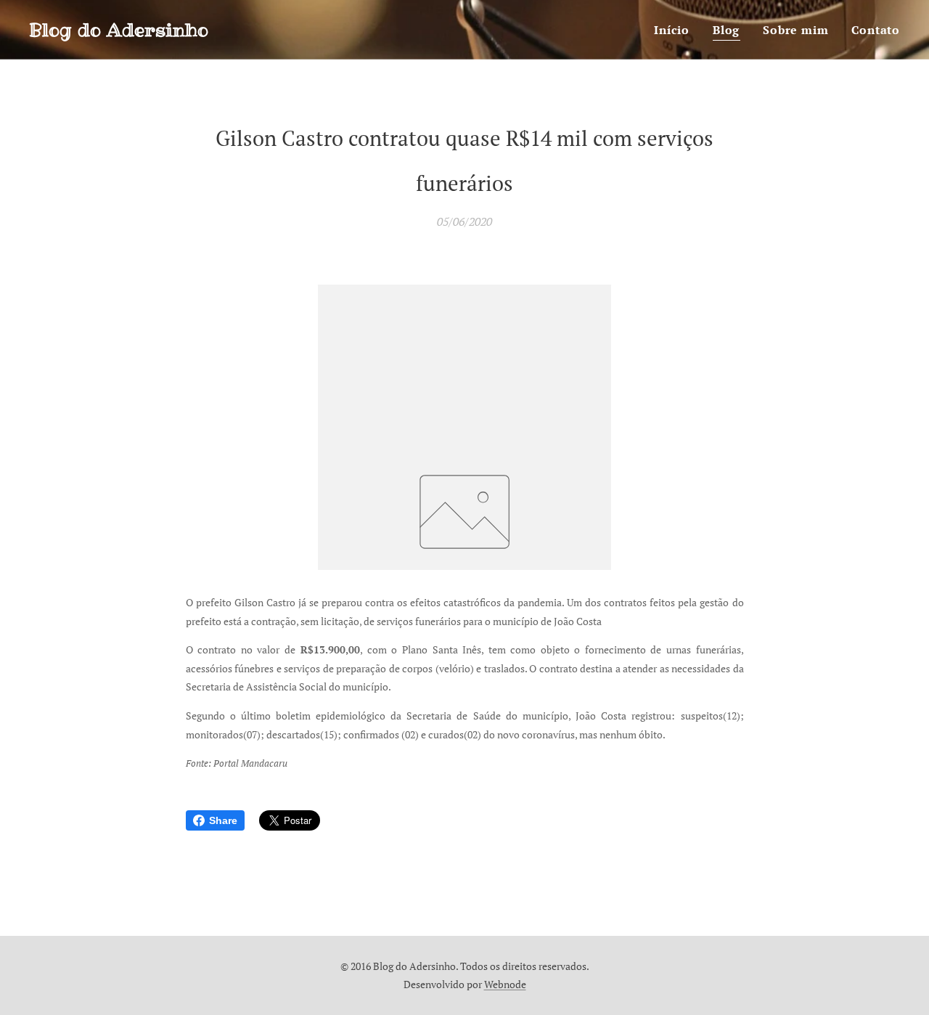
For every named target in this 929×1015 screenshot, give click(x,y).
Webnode (505, 984)
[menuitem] (675, 30)
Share (223, 820)
